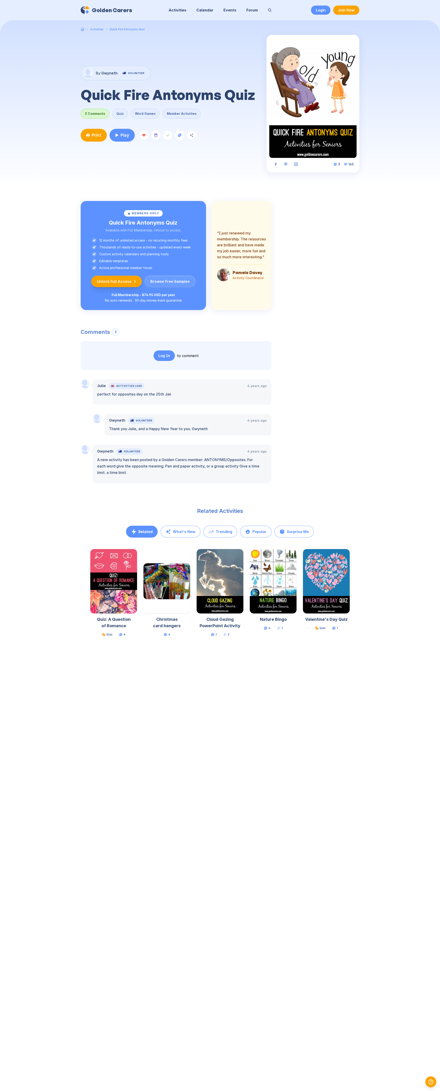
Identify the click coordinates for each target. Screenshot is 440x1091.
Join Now (346, 10)
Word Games (145, 113)
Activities (177, 10)
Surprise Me (298, 531)
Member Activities (182, 113)
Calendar (204, 10)
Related (145, 531)
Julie (101, 385)
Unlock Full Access (114, 281)
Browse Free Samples (170, 281)
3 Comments (95, 113)
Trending (224, 531)
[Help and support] (430, 1081)
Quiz (120, 113)
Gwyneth (117, 420)
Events (229, 10)
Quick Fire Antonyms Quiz (127, 29)
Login (321, 10)
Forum (252, 10)
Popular (259, 531)
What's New (184, 531)
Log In (164, 355)
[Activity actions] (136, 557)
